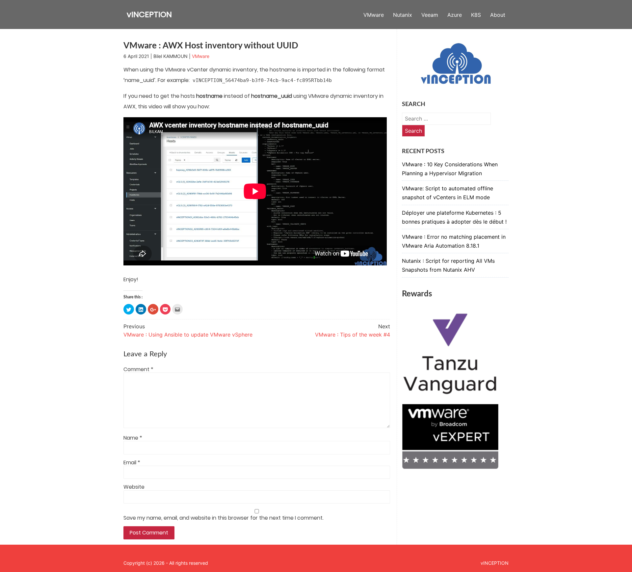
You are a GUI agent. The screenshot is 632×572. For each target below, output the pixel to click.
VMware (373, 15)
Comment (138, 369)
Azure (454, 15)
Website (134, 487)
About (497, 15)
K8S (476, 15)
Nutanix (402, 15)
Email (131, 463)
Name (132, 438)
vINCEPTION (149, 14)
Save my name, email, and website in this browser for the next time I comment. (223, 518)
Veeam (429, 15)
